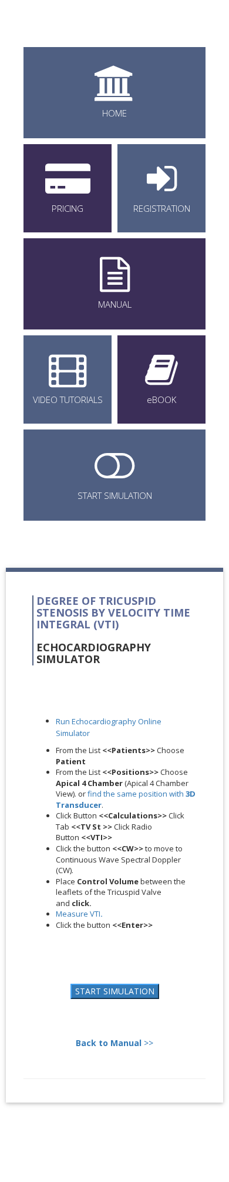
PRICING (67, 208)
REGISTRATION (161, 208)
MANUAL (115, 304)
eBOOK (161, 399)
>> (147, 1042)
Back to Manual (109, 1042)
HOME (114, 113)
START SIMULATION (115, 495)
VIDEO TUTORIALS (68, 399)
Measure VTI (79, 913)
